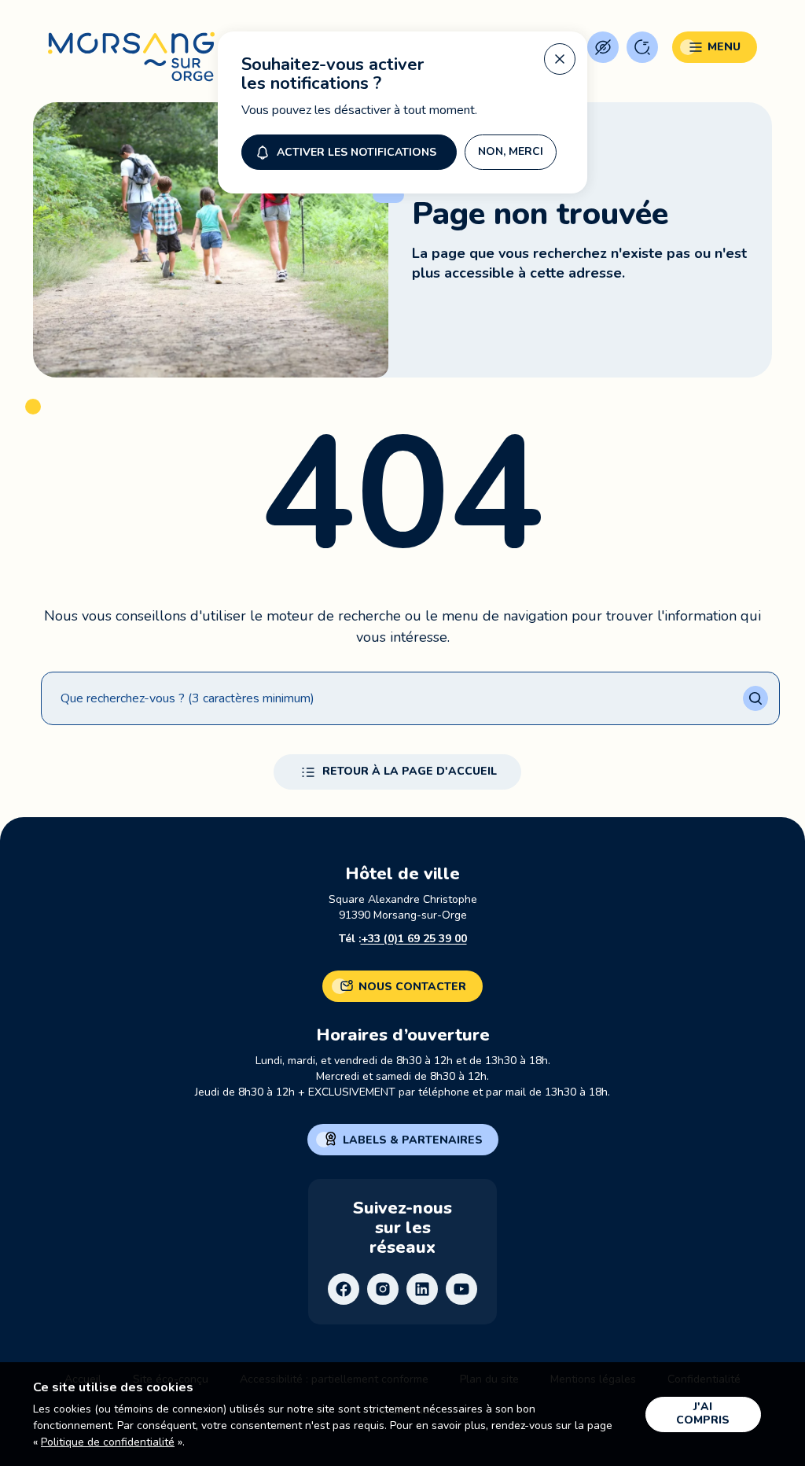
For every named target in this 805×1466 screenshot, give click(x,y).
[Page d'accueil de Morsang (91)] (131, 57)
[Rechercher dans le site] (642, 47)
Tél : (403, 938)
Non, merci (510, 151)
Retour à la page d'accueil (409, 771)
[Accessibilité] (603, 47)
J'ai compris (703, 1413)
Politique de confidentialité (108, 1442)
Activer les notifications (356, 152)
